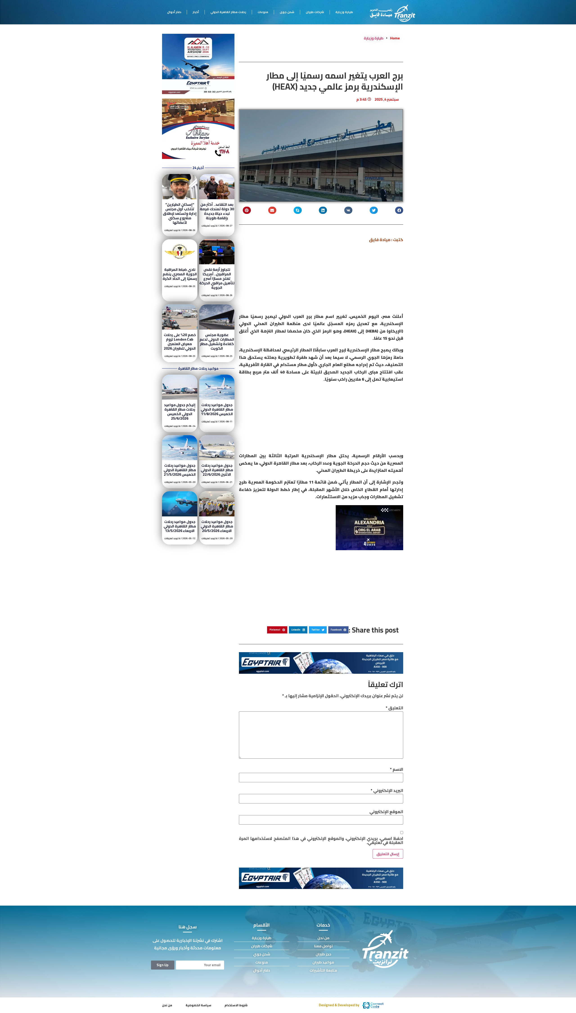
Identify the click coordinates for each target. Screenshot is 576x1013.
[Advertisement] (321, 279)
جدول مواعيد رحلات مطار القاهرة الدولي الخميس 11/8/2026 (217, 409)
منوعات (263, 12)
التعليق (394, 708)
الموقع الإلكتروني (386, 812)
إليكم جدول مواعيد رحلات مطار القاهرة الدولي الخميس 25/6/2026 (180, 411)
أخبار (196, 12)
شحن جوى (287, 12)
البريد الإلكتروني (387, 791)
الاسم (396, 769)
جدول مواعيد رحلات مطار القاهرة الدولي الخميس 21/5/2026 (180, 470)
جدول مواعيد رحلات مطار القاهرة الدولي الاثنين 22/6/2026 (217, 470)
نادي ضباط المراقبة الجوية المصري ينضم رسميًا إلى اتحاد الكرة (180, 274)
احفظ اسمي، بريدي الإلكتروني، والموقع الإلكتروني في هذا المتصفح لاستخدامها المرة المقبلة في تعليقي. (321, 841)
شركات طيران (315, 12)
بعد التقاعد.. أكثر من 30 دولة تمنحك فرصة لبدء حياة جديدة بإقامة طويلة (217, 211)
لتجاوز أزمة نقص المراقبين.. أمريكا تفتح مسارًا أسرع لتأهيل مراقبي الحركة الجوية (217, 278)
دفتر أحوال (174, 12)
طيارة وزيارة (344, 12)
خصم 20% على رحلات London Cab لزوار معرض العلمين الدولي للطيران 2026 (180, 341)
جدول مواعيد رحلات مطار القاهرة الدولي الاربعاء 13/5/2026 (180, 526)
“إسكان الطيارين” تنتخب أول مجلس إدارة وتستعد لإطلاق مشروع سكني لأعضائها (180, 213)
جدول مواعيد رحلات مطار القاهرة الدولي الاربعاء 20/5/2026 (217, 526)
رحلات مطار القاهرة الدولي (228, 12)
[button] (399, 210)
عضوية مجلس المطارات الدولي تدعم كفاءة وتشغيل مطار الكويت (217, 341)
